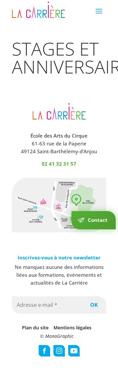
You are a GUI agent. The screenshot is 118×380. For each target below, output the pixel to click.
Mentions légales (72, 327)
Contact (98, 220)
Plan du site (35, 327)
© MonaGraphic (56, 336)
